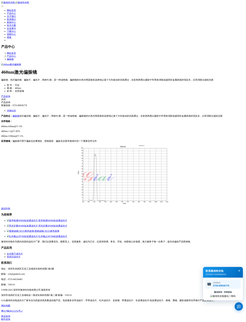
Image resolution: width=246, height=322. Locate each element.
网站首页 (11, 10)
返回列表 (5, 208)
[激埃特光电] (123, 2)
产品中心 (11, 56)
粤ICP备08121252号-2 (11, 311)
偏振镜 (10, 59)
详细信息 (11, 110)
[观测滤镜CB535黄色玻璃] (20, 231)
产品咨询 (5, 96)
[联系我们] (239, 306)
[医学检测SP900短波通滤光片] (22, 220)
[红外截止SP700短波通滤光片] (22, 236)
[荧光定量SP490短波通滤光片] (22, 226)
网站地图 (5, 305)
